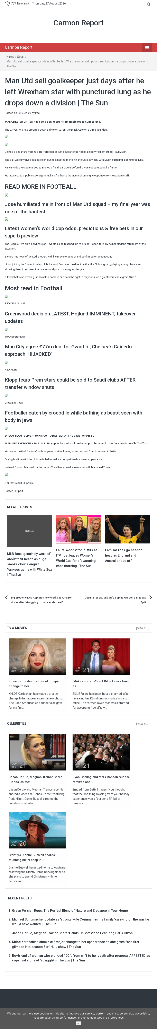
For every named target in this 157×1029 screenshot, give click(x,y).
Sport (20, 56)
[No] (152, 1019)
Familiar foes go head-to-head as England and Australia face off (124, 555)
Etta (37, 112)
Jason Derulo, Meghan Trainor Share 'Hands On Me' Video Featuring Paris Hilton (72, 933)
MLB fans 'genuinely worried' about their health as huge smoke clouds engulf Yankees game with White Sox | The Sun (29, 564)
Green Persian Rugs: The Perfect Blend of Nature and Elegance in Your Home (70, 911)
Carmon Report (78, 23)
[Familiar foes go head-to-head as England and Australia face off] (127, 529)
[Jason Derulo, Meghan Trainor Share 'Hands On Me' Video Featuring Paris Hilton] (37, 752)
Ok (78, 1023)
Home (10, 56)
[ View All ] (142, 628)
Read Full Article (24, 483)
